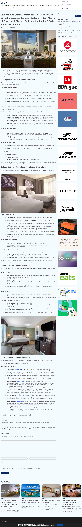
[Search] (76, 5)
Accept (60, 525)
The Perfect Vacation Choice (29, 501)
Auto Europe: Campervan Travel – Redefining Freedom (69, 30)
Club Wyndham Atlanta (15, 82)
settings (52, 525)
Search (59, 13)
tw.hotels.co (18, 369)
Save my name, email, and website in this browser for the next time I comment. (21, 468)
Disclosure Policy (4, 518)
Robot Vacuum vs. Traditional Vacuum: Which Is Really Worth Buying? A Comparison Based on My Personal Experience (69, 23)
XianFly (5, 3)
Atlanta (6, 422)
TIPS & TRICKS (65, 8)
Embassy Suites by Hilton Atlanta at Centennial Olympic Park (34, 422)
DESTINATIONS (65, 1)
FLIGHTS (69, 4)
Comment (3, 439)
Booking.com (66, 242)
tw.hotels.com (31, 74)
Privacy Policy (4, 521)
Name (2, 456)
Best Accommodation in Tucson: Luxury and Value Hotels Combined (70, 502)
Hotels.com (69, 240)
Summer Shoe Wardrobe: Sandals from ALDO (67, 36)
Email (31, 456)
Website (3, 462)
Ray (14, 27)
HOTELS (63, 4)
